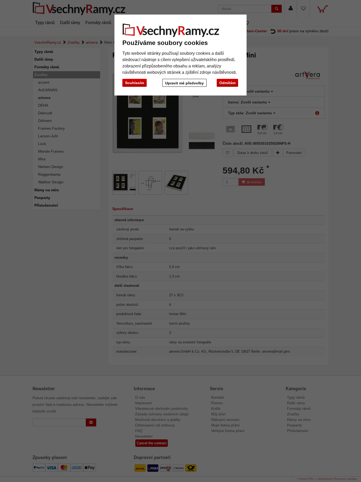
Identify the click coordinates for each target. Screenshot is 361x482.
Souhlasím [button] (134, 83)
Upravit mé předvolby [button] (184, 83)
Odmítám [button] (227, 83)
